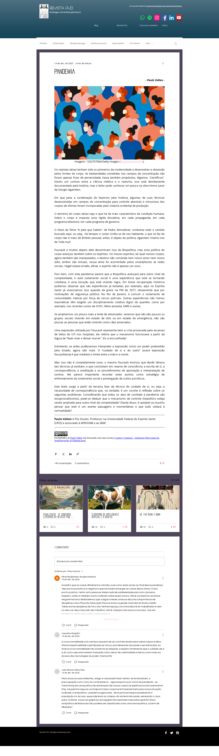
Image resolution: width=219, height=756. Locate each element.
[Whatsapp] (142, 18)
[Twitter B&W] (171, 733)
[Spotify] (150, 18)
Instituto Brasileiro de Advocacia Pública (164, 6)
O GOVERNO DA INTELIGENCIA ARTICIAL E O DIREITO (105, 515)
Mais (148, 43)
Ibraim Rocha (118, 43)
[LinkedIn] (171, 18)
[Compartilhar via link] (77, 454)
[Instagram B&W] (177, 733)
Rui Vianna (135, 43)
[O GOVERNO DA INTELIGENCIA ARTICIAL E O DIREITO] (109, 497)
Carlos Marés (58, 43)
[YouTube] (179, 18)
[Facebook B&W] (166, 733)
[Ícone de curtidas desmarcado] (63, 625)
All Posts (43, 43)
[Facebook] (164, 18)
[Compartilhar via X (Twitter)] (63, 454)
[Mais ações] (163, 63)
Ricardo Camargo (77, 43)
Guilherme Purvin (99, 43)
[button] (175, 43)
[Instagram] (157, 18)
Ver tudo (175, 479)
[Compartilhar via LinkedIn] (70, 454)
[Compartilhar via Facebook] (55, 454)
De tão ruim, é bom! (150, 514)
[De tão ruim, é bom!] (157, 497)
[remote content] (109, 436)
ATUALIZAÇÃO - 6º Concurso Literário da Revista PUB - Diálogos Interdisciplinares (58, 515)
